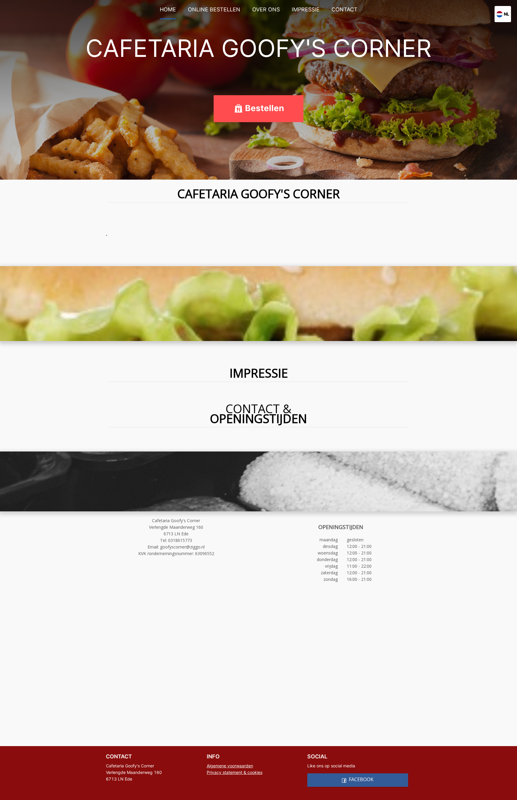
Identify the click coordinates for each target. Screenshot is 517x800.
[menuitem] (168, 9)
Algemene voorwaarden (230, 765)
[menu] (258, 9)
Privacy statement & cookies (234, 772)
